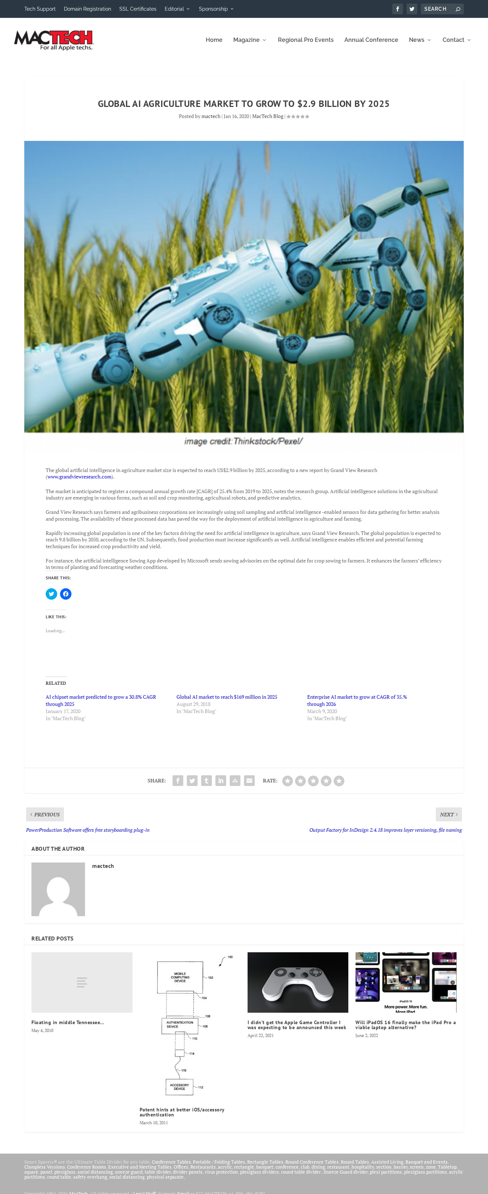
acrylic (225, 1167)
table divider (158, 1172)
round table (59, 1177)
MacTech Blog (267, 116)
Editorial (174, 9)
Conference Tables (171, 1162)
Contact (453, 40)
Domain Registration (87, 9)
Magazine (246, 40)
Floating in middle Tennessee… (67, 1022)
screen (417, 1167)
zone (431, 1167)
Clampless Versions (44, 1167)
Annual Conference (371, 40)
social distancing (95, 1172)
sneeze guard (129, 1172)
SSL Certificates (137, 9)
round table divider (301, 1172)
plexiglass (64, 1172)
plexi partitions (386, 1172)
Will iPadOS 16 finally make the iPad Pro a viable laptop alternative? (405, 1025)
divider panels (188, 1172)
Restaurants (203, 1167)
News (416, 40)
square (31, 1172)
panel (46, 1172)
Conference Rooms (86, 1167)
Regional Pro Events (306, 40)
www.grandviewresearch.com (79, 476)
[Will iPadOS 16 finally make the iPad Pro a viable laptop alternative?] (405, 982)
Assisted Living (387, 1162)
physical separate (165, 1177)
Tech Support (40, 9)
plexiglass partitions (425, 1172)
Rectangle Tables (265, 1162)
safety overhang (90, 1177)
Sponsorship (213, 9)
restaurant (338, 1167)
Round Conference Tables (312, 1162)
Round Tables (355, 1162)
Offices (181, 1167)
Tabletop (447, 1167)
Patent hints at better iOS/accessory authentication (182, 1112)
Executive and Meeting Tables (139, 1167)
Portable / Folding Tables (219, 1162)
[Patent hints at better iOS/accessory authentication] (190, 1026)
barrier (401, 1167)
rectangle (244, 1167)
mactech (210, 116)
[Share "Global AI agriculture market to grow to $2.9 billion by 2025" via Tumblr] (206, 780)
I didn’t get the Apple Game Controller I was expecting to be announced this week (297, 1025)
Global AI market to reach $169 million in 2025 (226, 696)
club (305, 1167)
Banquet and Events (426, 1162)
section (384, 1167)
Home (214, 40)
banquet (264, 1167)
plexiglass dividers (259, 1172)
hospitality (363, 1167)
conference (287, 1167)
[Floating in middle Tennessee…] (81, 982)
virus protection (221, 1172)
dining (318, 1167)
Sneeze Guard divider (346, 1172)
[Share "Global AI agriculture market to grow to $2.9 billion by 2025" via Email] (249, 780)
